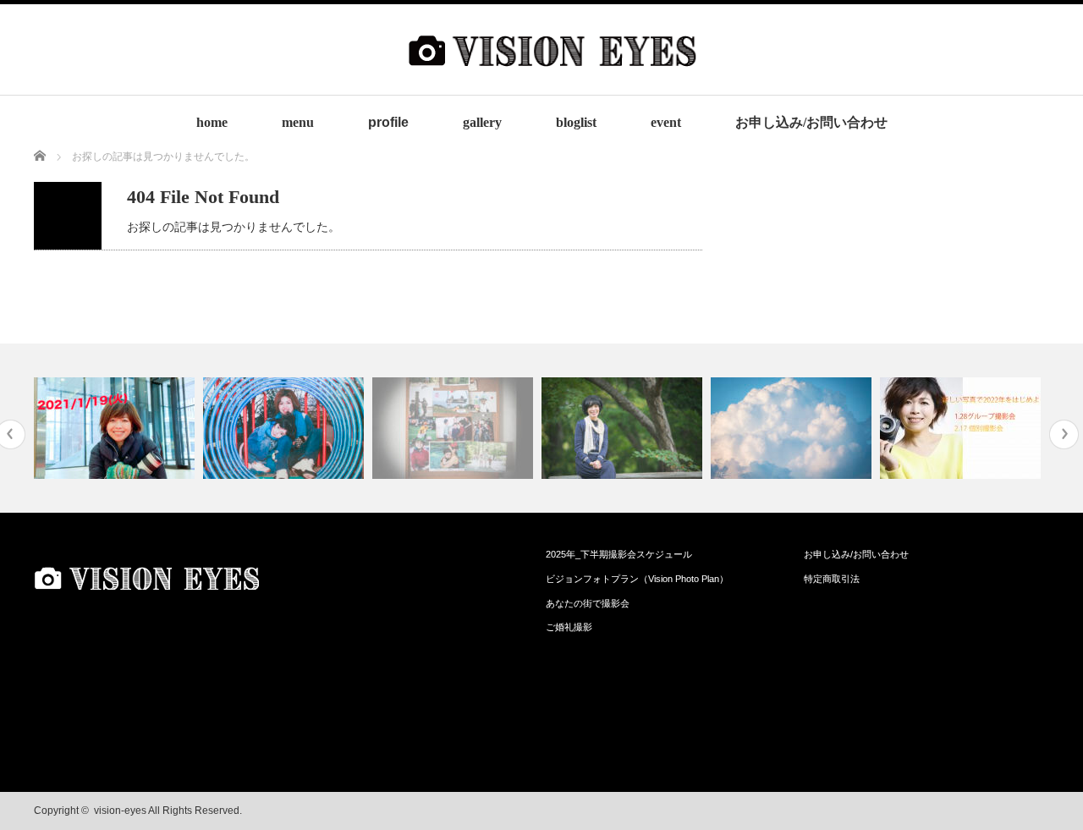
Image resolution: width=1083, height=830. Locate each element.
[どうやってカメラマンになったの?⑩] (454, 428)
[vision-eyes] (552, 82)
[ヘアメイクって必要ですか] (793, 428)
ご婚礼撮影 (569, 627)
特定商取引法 (832, 579)
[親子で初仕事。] (285, 428)
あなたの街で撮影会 (587, 603)
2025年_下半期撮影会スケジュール (619, 554)
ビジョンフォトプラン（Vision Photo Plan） (637, 579)
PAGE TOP (1042, 786)
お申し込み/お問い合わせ (811, 122)
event (666, 122)
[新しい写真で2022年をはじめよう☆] (962, 428)
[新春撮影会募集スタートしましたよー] (116, 428)
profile (388, 122)
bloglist (576, 122)
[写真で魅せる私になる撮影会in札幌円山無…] (624, 428)
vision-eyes (120, 810)
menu (298, 122)
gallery (482, 122)
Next (1064, 434)
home (212, 122)
